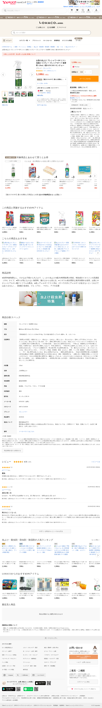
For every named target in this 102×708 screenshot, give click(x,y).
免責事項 (61, 705)
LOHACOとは (12, 696)
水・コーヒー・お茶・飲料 (30, 651)
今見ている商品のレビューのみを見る (51, 531)
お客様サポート (21, 696)
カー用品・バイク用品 (8, 669)
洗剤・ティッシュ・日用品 (23, 47)
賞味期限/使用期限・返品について (80, 108)
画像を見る (5, 105)
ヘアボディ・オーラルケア (51, 654)
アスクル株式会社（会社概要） (10, 700)
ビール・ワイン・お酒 (50, 651)
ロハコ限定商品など (7, 647)
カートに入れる (85, 79)
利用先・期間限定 (47, 92)
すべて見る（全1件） (43, 83)
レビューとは (96, 461)
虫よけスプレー (70, 47)
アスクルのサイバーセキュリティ (11, 698)
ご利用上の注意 (55, 696)
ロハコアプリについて (20, 684)
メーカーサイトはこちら (26, 431)
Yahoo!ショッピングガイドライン (74, 705)
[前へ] (3, 75)
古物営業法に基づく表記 (59, 698)
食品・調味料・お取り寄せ (51, 647)
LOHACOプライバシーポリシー (69, 696)
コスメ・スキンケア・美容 (30, 647)
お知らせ (4, 696)
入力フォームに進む (83, 682)
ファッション (26, 662)
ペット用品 (5, 662)
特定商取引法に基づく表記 (28, 698)
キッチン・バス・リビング (30, 654)
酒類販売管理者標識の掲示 (44, 698)
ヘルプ (98, 6)
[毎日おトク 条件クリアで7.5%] (51, 17)
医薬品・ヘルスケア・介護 (51, 658)
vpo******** (5, 490)
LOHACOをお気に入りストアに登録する (85, 689)
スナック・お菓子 (7, 651)
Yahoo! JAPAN (68, 6)
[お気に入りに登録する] (30, 87)
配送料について (75, 98)
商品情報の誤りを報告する (12, 450)
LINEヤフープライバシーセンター (43, 705)
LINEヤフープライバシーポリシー (23, 705)
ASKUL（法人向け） (88, 698)
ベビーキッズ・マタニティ (9, 658)
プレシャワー (47, 68)
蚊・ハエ (60, 47)
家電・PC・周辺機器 (49, 665)
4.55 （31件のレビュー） (50, 70)
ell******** (5, 470)
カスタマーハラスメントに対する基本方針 (38, 696)
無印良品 (25, 669)
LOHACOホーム (7, 47)
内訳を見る (40, 95)
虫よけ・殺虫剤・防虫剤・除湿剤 (44, 47)
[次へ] (32, 75)
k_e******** (5, 509)
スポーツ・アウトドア (50, 662)
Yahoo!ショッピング (7, 705)
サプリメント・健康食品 (29, 658)
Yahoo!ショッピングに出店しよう (84, 6)
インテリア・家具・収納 (29, 665)
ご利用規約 (82, 696)
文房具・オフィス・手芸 (8, 665)
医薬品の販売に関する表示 (74, 698)
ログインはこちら (42, 105)
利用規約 (55, 705)
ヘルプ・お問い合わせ (84, 662)
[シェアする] (25, 87)
